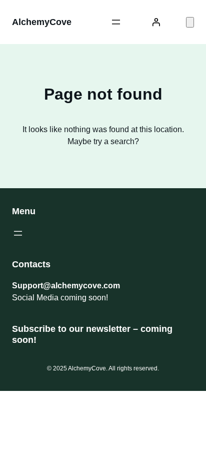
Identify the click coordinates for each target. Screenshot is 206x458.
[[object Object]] (190, 22)
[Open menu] (116, 22)
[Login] (156, 22)
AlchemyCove (42, 22)
